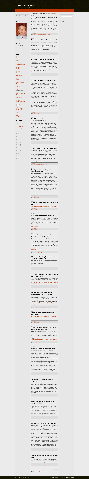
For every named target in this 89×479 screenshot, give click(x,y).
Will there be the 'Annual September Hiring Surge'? (44, 18)
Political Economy (64, 23)
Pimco (54, 460)
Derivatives (18, 72)
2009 (19, 152)
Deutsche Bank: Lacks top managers (42, 215)
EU (16, 76)
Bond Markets (18, 59)
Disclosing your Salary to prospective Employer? (42, 313)
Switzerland (18, 111)
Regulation (53, 450)
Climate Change (19, 63)
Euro (17, 78)
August (20, 128)
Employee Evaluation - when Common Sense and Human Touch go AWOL (43, 349)
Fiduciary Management (20, 82)
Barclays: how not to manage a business (43, 423)
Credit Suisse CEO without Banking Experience (42, 380)
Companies (35, 373)
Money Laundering (19, 97)
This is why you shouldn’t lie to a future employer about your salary (43, 316)
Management (18, 94)
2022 (19, 131)
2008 (19, 153)
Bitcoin (17, 57)
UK (16, 113)
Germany (18, 86)
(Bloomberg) (33, 249)
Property (17, 102)
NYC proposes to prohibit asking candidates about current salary (44, 275)
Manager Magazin (34, 226)
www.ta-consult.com (19, 50)
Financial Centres (19, 83)
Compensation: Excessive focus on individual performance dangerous (42, 293)
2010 (19, 150)
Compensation (18, 67)
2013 (19, 145)
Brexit (17, 60)
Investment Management (20, 93)
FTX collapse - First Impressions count (43, 59)
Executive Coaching (19, 79)
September (21, 123)
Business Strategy (19, 61)
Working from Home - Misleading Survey (43, 80)
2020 (19, 134)
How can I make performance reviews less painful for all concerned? (44, 328)
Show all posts (53, 13)
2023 (19, 130)
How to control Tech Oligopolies (66, 24)
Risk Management (19, 108)
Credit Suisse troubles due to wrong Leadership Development (42, 120)
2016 (19, 141)
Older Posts (56, 469)
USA (17, 115)
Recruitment (18, 105)
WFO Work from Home (20, 116)
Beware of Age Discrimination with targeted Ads (44, 203)
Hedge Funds (18, 87)
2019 (19, 136)
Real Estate (18, 104)
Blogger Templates (51, 477)
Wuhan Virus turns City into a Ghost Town (44, 148)
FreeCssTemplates (70, 477)
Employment (18, 74)
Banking (17, 56)
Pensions (18, 100)
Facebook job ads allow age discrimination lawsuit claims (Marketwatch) (44, 206)
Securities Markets (19, 109)
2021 (19, 133)
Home (43, 469)
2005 (19, 158)
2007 (19, 155)
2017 (19, 139)
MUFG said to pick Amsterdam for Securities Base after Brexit (41, 236)
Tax (17, 112)
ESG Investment (19, 75)
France (17, 85)
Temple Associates (25, 5)
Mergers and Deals (19, 96)
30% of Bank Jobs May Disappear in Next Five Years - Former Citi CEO (43, 257)
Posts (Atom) (38, 471)
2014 (19, 144)
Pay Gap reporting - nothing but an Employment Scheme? (41, 170)
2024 (19, 122)
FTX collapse (33, 71)
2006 (19, 156)
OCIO (17, 98)
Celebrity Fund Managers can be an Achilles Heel (44, 456)
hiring (17, 89)
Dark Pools (18, 71)
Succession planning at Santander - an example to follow (43, 402)
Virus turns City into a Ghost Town (37, 161)
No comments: (34, 33)
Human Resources (36, 34)
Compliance (18, 68)
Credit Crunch (18, 70)
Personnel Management (20, 101)
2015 (19, 142)
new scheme (35, 358)
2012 (19, 147)
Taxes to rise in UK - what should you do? (44, 40)
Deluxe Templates (61, 477)
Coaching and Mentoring (20, 64)
